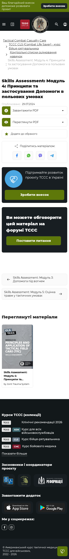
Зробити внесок (54, 6)
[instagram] (11, 527)
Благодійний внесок (62, 551)
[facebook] (4, 527)
